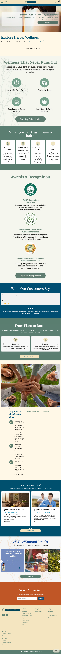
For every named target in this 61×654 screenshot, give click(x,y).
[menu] (2, 2)
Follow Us (30, 576)
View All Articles (30, 530)
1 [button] (28, 308)
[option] (30, 5)
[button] (1, 561)
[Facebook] (3, 615)
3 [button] (32, 308)
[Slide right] (58, 344)
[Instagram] (7, 615)
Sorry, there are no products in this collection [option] (30, 49)
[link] (30, 226)
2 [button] (30, 308)
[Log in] (55, 2)
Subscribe (41, 598)
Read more (7, 521)
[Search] (6, 2)
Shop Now (47, 22)
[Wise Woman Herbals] (30, 91)
